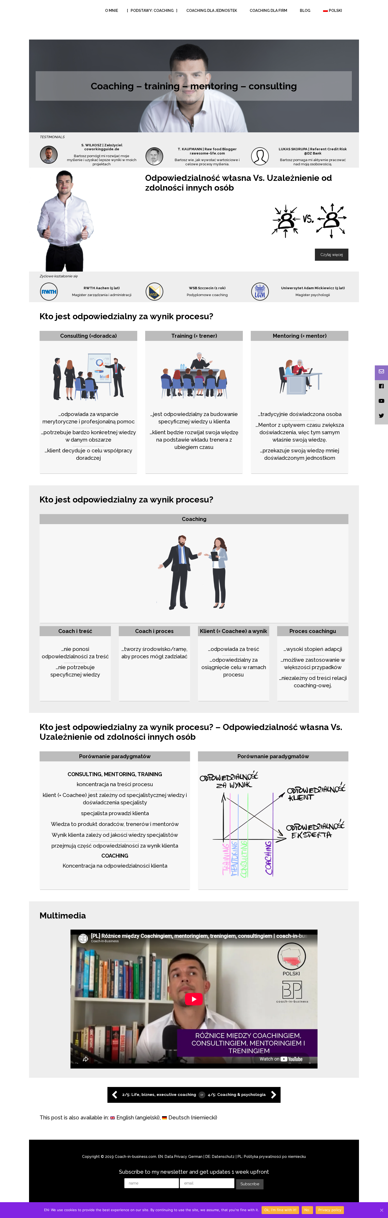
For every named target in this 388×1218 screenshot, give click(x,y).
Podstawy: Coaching (152, 10)
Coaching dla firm (268, 10)
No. (307, 1210)
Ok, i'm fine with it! (280, 1210)
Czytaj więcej (331, 236)
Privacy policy (330, 1210)
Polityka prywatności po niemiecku (275, 1138)
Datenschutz (223, 1138)
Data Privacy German (183, 1138)
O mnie (111, 10)
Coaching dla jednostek (211, 10)
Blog (305, 10)
